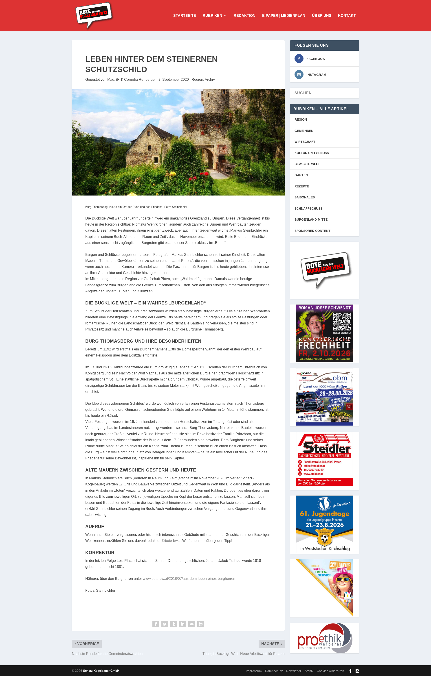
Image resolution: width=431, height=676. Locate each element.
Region (197, 79)
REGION (301, 119)
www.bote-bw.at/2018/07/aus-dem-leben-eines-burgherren (189, 578)
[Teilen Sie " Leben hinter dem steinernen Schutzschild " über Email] (191, 623)
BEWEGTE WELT (307, 164)
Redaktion (244, 15)
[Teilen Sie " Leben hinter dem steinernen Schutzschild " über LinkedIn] (182, 623)
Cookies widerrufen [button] (330, 671)
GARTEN (301, 175)
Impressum (254, 671)
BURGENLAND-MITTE (311, 219)
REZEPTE (302, 186)
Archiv (210, 79)
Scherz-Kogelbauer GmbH (101, 670)
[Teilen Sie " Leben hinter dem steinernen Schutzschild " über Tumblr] (173, 623)
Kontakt (347, 15)
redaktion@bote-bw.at (164, 541)
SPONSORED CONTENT (312, 231)
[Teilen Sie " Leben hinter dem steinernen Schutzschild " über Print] (200, 623)
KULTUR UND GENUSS (312, 153)
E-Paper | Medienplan (283, 15)
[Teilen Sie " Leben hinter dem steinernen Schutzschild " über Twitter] (164, 623)
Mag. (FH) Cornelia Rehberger (131, 79)
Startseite (184, 15)
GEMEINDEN (304, 131)
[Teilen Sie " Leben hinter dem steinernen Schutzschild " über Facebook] (155, 623)
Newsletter (293, 671)
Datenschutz (274, 671)
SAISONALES (305, 197)
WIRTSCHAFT (305, 141)
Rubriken (212, 15)
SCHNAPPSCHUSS (308, 208)
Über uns (321, 15)
